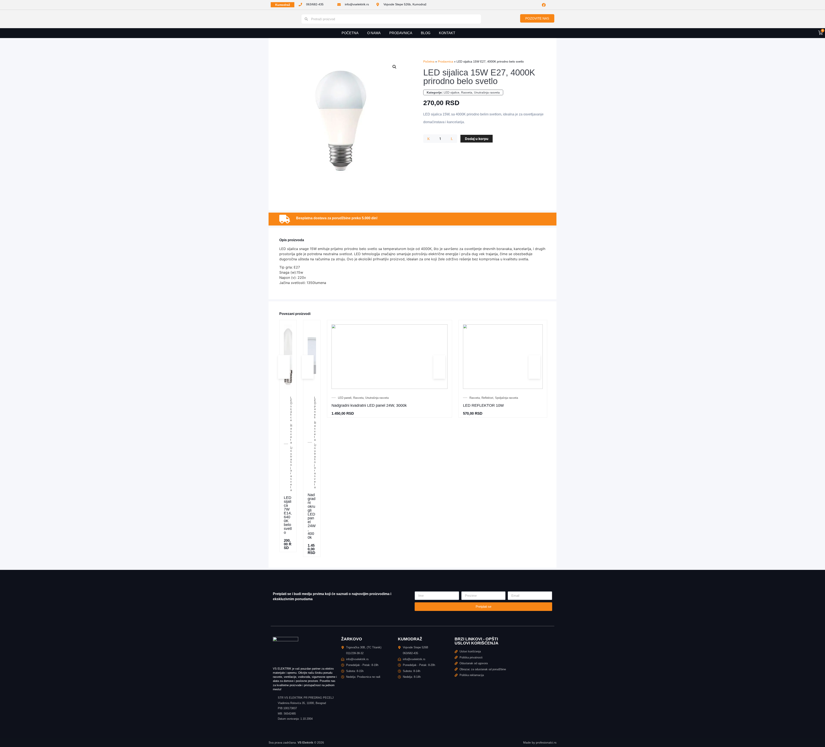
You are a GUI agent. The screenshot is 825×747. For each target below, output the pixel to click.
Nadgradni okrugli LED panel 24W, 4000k (312, 516)
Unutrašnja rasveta (487, 92)
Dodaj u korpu (476, 139)
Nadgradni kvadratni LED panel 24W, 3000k (369, 405)
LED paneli (315, 407)
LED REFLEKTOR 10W (483, 405)
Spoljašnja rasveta (506, 397)
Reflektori (487, 397)
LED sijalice (451, 92)
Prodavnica (400, 33)
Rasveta (466, 92)
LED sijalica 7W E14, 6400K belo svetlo (288, 515)
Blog (425, 33)
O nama (374, 33)
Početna (350, 33)
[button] (394, 67)
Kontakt (447, 33)
